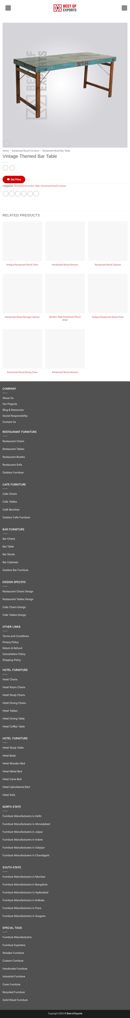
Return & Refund (12, 648)
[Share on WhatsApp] (5, 193)
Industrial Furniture (14, 976)
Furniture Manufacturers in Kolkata (23, 900)
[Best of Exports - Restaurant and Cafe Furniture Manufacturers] (65, 8)
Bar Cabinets (10, 562)
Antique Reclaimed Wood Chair (22, 264)
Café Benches (11, 509)
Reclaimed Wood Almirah (65, 264)
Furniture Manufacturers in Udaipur (24, 847)
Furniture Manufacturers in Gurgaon (24, 916)
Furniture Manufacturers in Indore (23, 839)
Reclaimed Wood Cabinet (108, 264)
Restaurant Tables (13, 449)
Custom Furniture (13, 960)
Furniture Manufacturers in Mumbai (24, 876)
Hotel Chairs (10, 679)
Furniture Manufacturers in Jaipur (23, 831)
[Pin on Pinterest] (30, 193)
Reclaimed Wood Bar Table (56, 150)
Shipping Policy (12, 660)
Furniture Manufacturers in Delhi (22, 816)
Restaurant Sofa (12, 464)
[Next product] (5, 167)
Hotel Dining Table (14, 718)
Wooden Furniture (13, 953)
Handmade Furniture (15, 968)
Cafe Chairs (10, 493)
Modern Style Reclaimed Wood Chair (65, 318)
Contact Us (9, 421)
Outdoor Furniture (13, 472)
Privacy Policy (10, 642)
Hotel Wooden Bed (14, 763)
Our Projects (10, 404)
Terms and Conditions (16, 636)
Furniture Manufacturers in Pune (22, 908)
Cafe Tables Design (14, 615)
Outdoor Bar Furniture (15, 570)
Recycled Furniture (14, 992)
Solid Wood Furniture (15, 1000)
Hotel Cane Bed (12, 779)
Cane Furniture (11, 984)
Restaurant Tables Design (18, 599)
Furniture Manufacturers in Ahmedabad (26, 824)
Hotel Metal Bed (12, 771)
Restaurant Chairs (13, 441)
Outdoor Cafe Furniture (16, 517)
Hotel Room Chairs (14, 687)
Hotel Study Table (13, 747)
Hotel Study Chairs (14, 695)
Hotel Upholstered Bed (16, 787)
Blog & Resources (13, 409)
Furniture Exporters (14, 945)
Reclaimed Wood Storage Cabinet (22, 317)
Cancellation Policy (14, 654)
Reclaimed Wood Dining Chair (22, 372)
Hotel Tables (10, 710)
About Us (8, 398)
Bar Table (8, 546)
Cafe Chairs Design (14, 607)
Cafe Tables (10, 501)
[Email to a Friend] (24, 193)
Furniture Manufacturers (17, 937)
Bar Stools (9, 554)
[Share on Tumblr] (36, 193)
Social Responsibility (15, 415)
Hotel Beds (9, 755)
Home (6, 150)
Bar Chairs (9, 538)
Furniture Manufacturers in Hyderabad (25, 892)
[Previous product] (12, 167)
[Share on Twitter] (18, 193)
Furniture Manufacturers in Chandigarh (26, 855)
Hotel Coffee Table (14, 726)
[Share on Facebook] (12, 193)
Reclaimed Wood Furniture (25, 150)
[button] (8, 8)
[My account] (124, 8)
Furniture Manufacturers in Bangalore (25, 884)
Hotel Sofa (9, 795)
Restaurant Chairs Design (18, 591)
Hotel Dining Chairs (14, 703)
